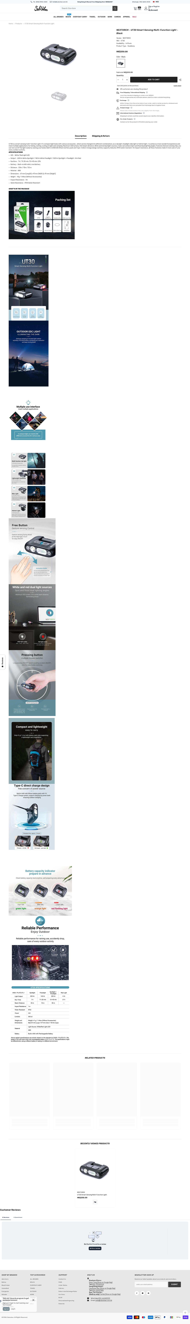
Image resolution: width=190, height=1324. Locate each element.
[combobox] (86, 8)
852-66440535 (104, 1298)
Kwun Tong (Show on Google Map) (100, 1282)
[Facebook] (137, 1293)
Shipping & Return (101, 136)
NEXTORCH (127, 38)
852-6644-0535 (145, 2)
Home (11, 24)
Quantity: (120, 75)
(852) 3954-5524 (41, 2)
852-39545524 (98, 1284)
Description (81, 136)
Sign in (150, 7)
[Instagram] (143, 1293)
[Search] (88, 8)
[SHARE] (179, 79)
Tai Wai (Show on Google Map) (105, 1294)
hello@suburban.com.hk (59, 2)
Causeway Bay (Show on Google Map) (102, 1288)
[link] (30, 1122)
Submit (174, 1284)
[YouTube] (148, 1293)
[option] (59, 53)
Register (157, 6)
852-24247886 (98, 1290)
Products (18, 24)
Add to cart (154, 80)
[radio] (120, 63)
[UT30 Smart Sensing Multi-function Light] (95, 1169)
